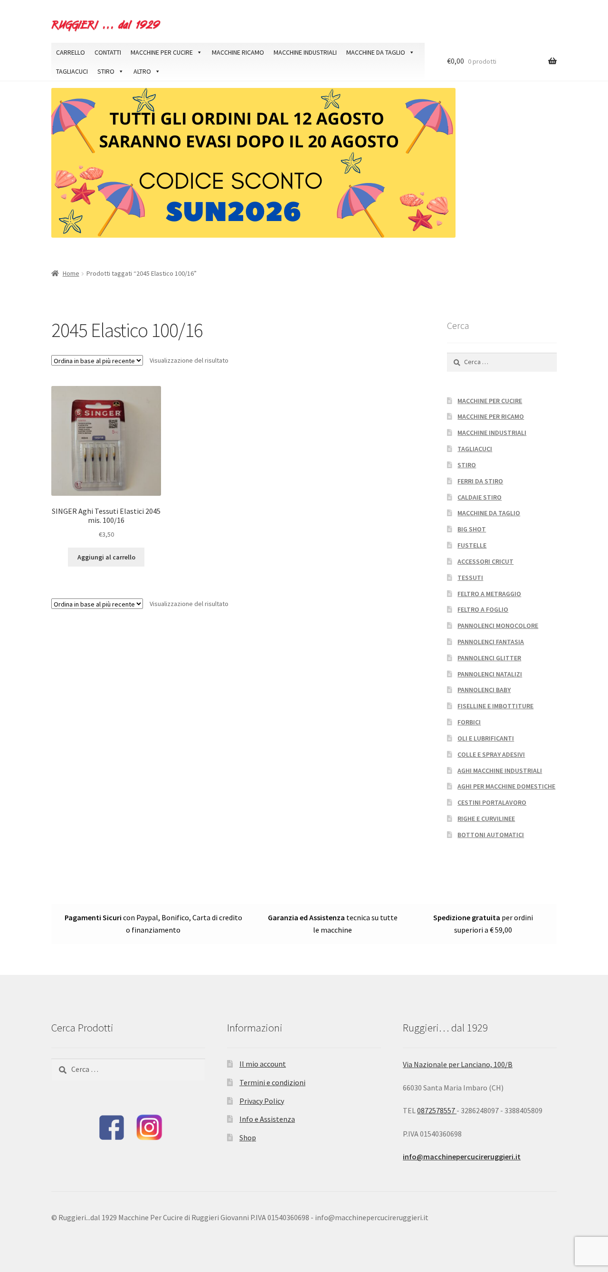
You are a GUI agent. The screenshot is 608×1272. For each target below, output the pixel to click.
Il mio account (262, 1064)
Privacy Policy (261, 1101)
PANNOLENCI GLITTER (489, 658)
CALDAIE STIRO (479, 497)
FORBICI (469, 722)
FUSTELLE (471, 545)
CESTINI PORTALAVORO (491, 802)
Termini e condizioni (272, 1082)
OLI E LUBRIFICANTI (485, 738)
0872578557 (436, 1110)
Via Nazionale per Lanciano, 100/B (458, 1064)
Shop (247, 1137)
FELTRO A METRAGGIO (489, 593)
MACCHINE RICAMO (238, 52)
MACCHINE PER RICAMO (490, 416)
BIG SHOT (471, 529)
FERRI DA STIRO (480, 481)
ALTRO (142, 71)
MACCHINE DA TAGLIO (375, 52)
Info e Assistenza (267, 1119)
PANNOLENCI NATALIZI (489, 674)
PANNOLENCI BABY (484, 689)
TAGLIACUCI (72, 71)
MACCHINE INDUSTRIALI (305, 52)
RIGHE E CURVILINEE (486, 818)
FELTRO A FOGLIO (482, 609)
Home (71, 273)
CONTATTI (108, 52)
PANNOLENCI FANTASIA (490, 641)
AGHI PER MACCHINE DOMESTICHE (506, 786)
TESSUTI (470, 577)
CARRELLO (70, 52)
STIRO (105, 71)
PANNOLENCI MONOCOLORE (497, 625)
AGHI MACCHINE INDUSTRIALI (499, 770)
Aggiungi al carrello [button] (106, 557)
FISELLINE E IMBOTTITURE (495, 706)
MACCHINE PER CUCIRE (162, 52)
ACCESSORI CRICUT (485, 561)
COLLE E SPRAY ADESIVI (491, 754)
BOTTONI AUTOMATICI (490, 834)
